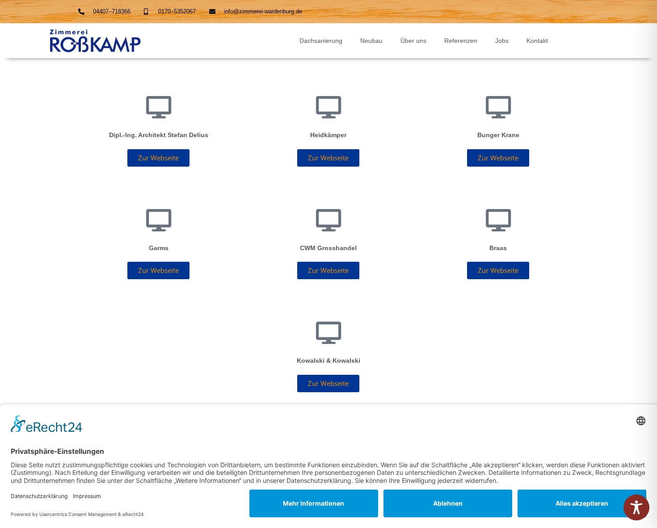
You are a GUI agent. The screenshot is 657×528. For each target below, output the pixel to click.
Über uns (413, 40)
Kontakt (537, 40)
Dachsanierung (320, 40)
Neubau (371, 40)
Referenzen (460, 40)
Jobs (502, 40)
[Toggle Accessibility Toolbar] (636, 507)
